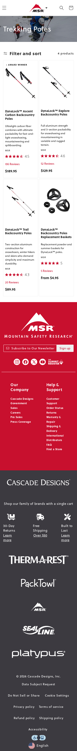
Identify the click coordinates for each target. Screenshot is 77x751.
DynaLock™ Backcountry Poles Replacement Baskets (56, 233)
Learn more (7, 538)
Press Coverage (20, 422)
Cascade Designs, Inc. (44, 676)
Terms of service (51, 707)
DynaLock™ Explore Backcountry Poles (55, 113)
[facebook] (25, 362)
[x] (34, 362)
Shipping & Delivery (53, 428)
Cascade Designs (21, 399)
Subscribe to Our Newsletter (32, 348)
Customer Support (52, 401)
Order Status (55, 408)
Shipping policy (51, 718)
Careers (15, 412)
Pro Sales (16, 417)
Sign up (64, 348)
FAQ (49, 445)
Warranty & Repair (53, 419)
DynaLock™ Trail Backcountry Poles (18, 231)
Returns (51, 412)
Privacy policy (24, 707)
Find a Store (54, 449)
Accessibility (37, 729)
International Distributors (55, 438)
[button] (61, 8)
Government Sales (18, 405)
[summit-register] (55, 362)
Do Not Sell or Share (24, 695)
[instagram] (17, 362)
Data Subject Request (38, 684)
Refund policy (24, 718)
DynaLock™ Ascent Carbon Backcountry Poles (19, 115)
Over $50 (40, 535)
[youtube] (42, 362)
